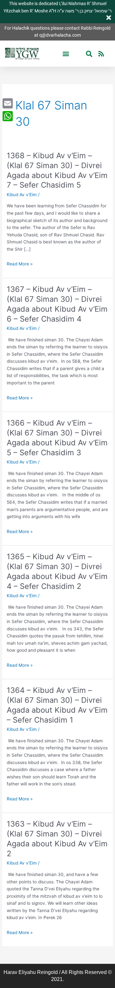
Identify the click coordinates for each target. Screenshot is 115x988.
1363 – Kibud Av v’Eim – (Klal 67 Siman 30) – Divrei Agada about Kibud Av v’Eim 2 (57, 838)
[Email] (7, 103)
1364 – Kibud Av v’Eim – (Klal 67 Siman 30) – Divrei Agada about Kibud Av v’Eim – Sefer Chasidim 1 (57, 705)
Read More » (20, 264)
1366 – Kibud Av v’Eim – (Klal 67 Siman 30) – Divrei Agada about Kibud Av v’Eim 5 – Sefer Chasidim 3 (57, 437)
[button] (66, 53)
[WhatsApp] (7, 116)
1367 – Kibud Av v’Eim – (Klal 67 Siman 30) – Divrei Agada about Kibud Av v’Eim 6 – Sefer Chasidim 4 (57, 304)
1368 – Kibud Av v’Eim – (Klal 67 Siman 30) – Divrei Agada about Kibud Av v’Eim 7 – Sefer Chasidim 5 (57, 170)
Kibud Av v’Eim (22, 194)
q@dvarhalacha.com (60, 35)
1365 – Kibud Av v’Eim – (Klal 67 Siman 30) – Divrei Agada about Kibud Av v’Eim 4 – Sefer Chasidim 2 (57, 571)
